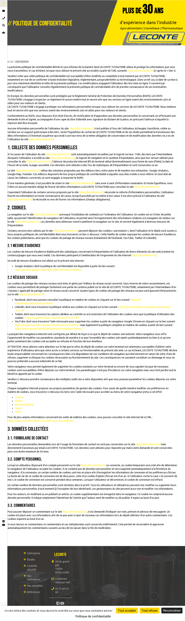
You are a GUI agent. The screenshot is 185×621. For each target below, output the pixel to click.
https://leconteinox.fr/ (140, 70)
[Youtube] (3, 524)
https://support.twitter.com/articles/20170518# (52, 317)
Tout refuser (149, 610)
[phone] (3, 18)
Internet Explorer (24, 404)
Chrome (19, 397)
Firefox (19, 400)
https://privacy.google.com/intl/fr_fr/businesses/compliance (48, 269)
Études (31, 559)
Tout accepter (127, 610)
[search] (3, 25)
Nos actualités (35, 585)
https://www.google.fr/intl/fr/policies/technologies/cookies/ (49, 328)
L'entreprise (33, 553)
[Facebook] (4, 521)
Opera (18, 408)
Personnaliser (172, 610)
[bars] (3, 3)
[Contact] (3, 10)
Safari (18, 411)
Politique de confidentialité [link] (93, 616)
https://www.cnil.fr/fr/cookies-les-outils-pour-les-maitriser (40, 420)
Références (33, 592)
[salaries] (3, 32)
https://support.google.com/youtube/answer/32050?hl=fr (47, 325)
